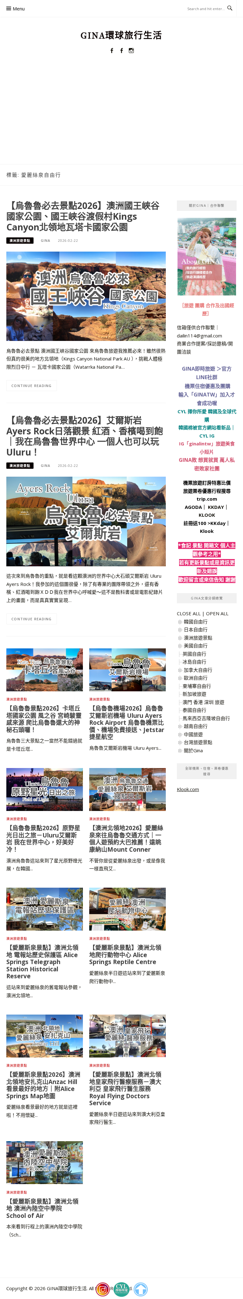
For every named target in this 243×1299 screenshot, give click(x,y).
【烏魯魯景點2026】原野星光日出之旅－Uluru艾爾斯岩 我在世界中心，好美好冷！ (43, 838)
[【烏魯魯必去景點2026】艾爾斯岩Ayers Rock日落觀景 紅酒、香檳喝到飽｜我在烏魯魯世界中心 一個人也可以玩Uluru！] (86, 521)
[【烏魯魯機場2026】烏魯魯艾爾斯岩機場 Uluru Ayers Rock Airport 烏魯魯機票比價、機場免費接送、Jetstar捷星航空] (127, 669)
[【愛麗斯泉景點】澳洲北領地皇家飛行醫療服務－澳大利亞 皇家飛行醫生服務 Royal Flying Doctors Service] (127, 1035)
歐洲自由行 (196, 678)
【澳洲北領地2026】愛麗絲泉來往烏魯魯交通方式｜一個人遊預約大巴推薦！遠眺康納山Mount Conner (126, 838)
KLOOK (207, 515)
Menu (19, 8)
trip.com (206, 499)
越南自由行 (196, 726)
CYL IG (207, 435)
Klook (207, 531)
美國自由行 (196, 645)
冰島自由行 (194, 661)
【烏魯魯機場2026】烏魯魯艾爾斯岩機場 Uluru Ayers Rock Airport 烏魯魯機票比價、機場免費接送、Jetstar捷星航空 (126, 722)
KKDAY (216, 507)
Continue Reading (31, 385)
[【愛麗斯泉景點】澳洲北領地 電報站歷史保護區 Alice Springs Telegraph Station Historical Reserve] (44, 908)
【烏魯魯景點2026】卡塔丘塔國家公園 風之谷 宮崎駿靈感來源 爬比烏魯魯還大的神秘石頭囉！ (44, 719)
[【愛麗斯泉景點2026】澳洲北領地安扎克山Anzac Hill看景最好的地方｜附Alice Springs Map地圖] (44, 1035)
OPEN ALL (217, 613)
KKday (218, 523)
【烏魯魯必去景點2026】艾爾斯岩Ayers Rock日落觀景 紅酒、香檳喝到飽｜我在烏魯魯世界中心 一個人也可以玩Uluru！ (84, 436)
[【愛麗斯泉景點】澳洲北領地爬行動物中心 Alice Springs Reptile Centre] (127, 908)
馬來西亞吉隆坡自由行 (206, 718)
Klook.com (188, 789)
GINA (45, 240)
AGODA (193, 507)
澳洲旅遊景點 (19, 240)
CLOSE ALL (189, 613)
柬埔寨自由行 (197, 686)
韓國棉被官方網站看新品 (204, 427)
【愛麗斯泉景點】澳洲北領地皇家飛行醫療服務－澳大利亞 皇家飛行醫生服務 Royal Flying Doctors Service (125, 1088)
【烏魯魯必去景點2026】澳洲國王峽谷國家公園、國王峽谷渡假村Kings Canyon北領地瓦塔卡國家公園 (82, 216)
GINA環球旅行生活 (121, 35)
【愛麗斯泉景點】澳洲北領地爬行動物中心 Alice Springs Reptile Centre (125, 955)
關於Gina (193, 750)
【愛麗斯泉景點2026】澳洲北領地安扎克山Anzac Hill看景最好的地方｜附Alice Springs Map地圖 (43, 1085)
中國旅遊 (193, 734)
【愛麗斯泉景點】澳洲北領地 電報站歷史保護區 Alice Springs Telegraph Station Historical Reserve (42, 962)
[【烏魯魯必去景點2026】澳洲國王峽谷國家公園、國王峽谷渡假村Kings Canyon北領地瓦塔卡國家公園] (86, 295)
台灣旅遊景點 (198, 742)
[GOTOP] (140, 1289)
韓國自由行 (196, 621)
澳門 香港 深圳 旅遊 (203, 702)
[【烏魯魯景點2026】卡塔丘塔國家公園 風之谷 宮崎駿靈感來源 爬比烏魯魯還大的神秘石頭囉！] (44, 669)
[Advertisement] (121, 117)
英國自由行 (194, 654)
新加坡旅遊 (194, 694)
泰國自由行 (194, 710)
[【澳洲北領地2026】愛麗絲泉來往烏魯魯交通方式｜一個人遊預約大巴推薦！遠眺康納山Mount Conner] (127, 789)
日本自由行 (196, 629)
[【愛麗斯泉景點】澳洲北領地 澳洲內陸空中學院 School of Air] (44, 1162)
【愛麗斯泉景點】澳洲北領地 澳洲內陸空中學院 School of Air (42, 1208)
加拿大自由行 (198, 670)
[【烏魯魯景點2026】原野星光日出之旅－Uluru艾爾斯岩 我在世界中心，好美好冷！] (44, 789)
